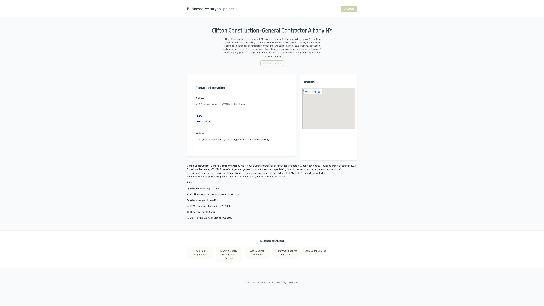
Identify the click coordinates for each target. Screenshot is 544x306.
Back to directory (272, 63)
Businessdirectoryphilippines (210, 9)
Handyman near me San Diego (286, 252)
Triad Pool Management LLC (200, 252)
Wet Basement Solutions (257, 252)
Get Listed (349, 8)
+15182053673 (203, 121)
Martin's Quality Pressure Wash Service (228, 254)
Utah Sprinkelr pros (315, 250)
